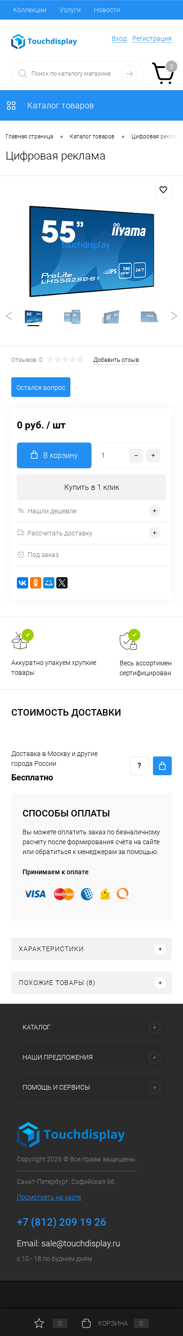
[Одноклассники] (35, 582)
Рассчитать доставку (59, 533)
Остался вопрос (40, 387)
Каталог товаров (59, 105)
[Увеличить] (91, 251)
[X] (62, 582)
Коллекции (29, 10)
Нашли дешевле (52, 511)
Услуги (70, 10)
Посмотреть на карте (49, 1197)
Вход (119, 38)
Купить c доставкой (162, 765)
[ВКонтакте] (22, 582)
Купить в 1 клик (91, 487)
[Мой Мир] (48, 582)
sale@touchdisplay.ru (80, 1243)
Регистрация (152, 38)
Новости (107, 10)
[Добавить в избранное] (163, 190)
